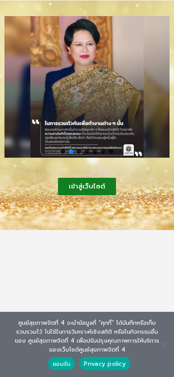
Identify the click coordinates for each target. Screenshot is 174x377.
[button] (63, 151)
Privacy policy (105, 364)
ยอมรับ (61, 364)
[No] (162, 344)
